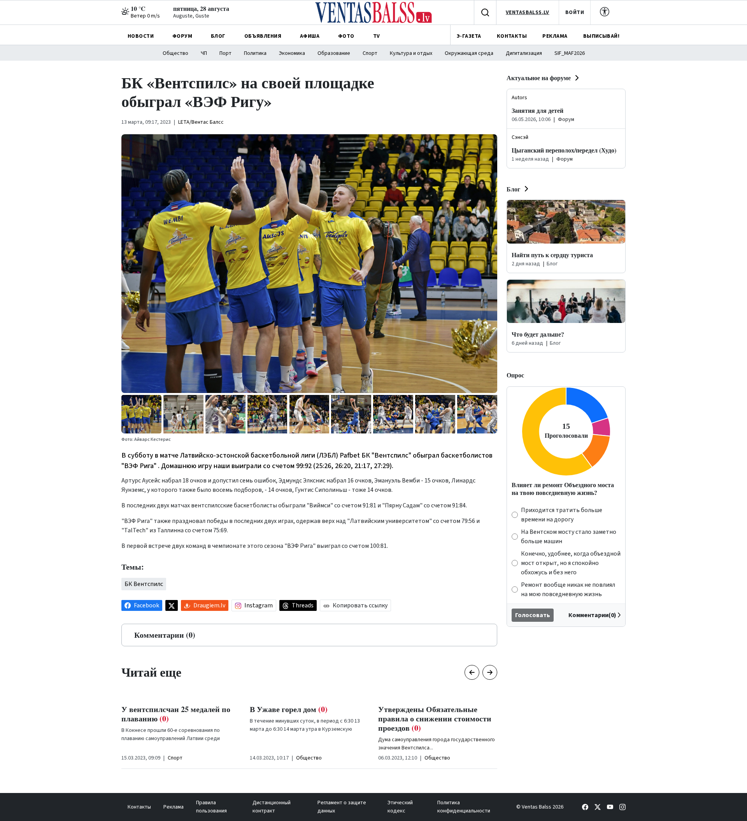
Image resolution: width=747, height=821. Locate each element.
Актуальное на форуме (539, 77)
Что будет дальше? (538, 334)
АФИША (309, 36)
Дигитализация (524, 53)
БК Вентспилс (143, 584)
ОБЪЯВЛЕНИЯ (262, 36)
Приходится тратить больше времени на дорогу (561, 515)
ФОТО (346, 36)
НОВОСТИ (141, 36)
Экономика (292, 53)
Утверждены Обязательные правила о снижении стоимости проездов (306, 718)
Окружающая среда (469, 53)
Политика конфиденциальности (463, 807)
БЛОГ (218, 36)
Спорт (370, 53)
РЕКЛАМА (554, 36)
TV (376, 36)
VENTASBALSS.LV (527, 12)
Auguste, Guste (191, 16)
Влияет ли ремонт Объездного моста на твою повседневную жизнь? (563, 488)
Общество (175, 53)
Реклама (173, 807)
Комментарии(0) (592, 615)
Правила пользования (211, 807)
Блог (513, 188)
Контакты (139, 807)
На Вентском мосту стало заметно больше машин (568, 537)
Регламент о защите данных (341, 807)
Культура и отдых (411, 53)
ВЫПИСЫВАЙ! (601, 36)
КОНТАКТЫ (512, 36)
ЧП (204, 53)
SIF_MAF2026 (569, 53)
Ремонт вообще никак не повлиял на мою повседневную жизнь (568, 589)
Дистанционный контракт (272, 807)
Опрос (515, 374)
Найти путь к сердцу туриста (552, 254)
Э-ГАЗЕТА (469, 36)
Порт (225, 53)
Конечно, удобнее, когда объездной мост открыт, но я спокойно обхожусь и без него (571, 563)
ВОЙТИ (574, 12)
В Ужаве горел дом (160, 709)
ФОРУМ (182, 36)
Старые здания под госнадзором (435, 713)
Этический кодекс (400, 807)
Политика (255, 53)
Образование (333, 53)
